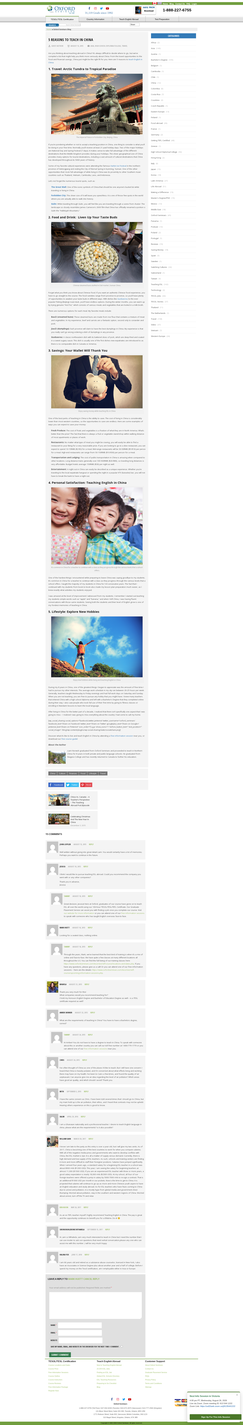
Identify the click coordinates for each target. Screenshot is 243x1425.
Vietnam (154, 330)
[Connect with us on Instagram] (95, 8)
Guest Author (57, 46)
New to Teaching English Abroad (109, 1365)
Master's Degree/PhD (160, 198)
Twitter (74, 785)
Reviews (154, 244)
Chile (153, 77)
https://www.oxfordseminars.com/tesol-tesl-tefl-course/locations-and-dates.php (99, 963)
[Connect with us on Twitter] (101, 8)
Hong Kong (156, 157)
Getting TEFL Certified (160, 140)
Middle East (156, 209)
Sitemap (148, 1387)
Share (132, 25)
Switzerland (156, 273)
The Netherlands (158, 313)
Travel (124, 46)
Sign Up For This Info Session (215, 1417)
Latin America (157, 180)
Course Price (53, 1369)
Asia (92, 46)
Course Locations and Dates (59, 1365)
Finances (73, 773)
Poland (154, 232)
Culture (62, 773)
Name (54, 1325)
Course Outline (54, 1376)
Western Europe (158, 336)
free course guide (69, 739)
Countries (155, 100)
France (154, 129)
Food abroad (157, 123)
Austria (154, 54)
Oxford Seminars (158, 215)
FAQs (147, 1376)
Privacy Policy (150, 1380)
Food (83, 773)
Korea (153, 175)
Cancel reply (91, 1279)
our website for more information (79, 913)
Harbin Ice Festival (118, 166)
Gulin (53, 204)
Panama (154, 221)
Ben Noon (64, 1207)
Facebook (58, 785)
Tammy (67, 896)
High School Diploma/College (108, 46)
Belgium (154, 65)
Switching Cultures (159, 267)
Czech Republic (157, 106)
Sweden (154, 261)
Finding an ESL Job (104, 1372)
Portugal (154, 238)
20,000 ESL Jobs (103, 1369)
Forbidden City (58, 195)
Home (165, 4)
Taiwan (154, 278)
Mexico (154, 203)
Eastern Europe (158, 111)
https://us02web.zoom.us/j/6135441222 (217, 1406)
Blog (172, 4)
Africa (153, 42)
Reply (91, 844)
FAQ (188, 4)
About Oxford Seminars (154, 1365)
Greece (154, 146)
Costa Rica (155, 94)
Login (194, 4)
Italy (153, 163)
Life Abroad (156, 186)
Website (54, 1340)
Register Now (53, 1391)
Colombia (155, 88)
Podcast (154, 227)
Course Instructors (55, 1380)
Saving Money (157, 250)
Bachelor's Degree (159, 60)
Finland (154, 117)
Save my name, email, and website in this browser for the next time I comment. (85, 1346)
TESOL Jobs (156, 296)
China (52, 773)
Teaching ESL (157, 284)
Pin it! (88, 785)
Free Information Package (58, 1387)
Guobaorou (122, 299)
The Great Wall (58, 187)
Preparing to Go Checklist (106, 1383)
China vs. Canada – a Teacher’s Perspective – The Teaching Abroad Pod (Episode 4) (80, 802)
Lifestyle (92, 773)
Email (54, 1332)
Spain (153, 255)
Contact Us (180, 4)
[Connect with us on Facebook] (89, 8)
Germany (155, 134)
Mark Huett (75, 1279)
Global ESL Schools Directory (108, 1376)
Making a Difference (160, 192)
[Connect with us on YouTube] (107, 8)
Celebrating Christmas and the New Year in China (80, 819)
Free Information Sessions (58, 1372)
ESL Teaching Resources (106, 1380)
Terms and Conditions (153, 1383)
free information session (122, 736)
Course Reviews (54, 1383)
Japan (153, 169)
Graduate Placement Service (156, 1372)
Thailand (154, 307)
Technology (156, 290)
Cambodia (155, 71)
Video (153, 324)
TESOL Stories (157, 301)
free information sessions (132, 913)
